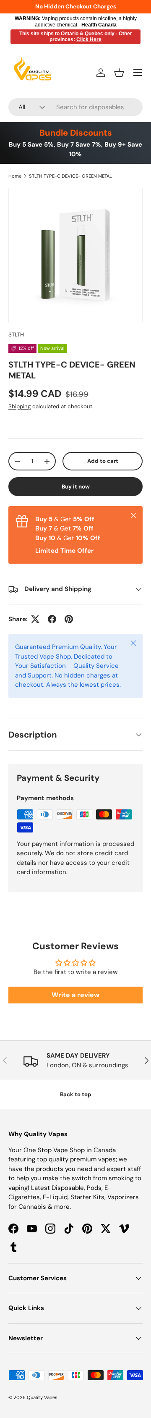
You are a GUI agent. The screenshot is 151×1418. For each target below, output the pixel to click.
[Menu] (137, 72)
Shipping (19, 406)
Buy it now (76, 486)
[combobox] (75, 107)
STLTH (16, 334)
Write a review (75, 994)
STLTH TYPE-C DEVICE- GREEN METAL (70, 176)
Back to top (75, 1094)
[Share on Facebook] (52, 619)
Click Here (89, 39)
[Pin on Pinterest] (68, 619)
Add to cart (102, 461)
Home (14, 176)
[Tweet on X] (35, 619)
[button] (119, 72)
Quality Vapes (42, 1397)
